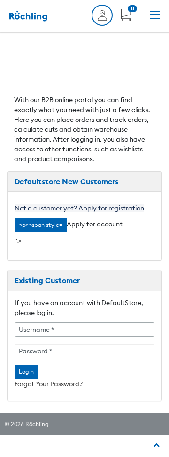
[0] (125, 18)
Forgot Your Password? (49, 384)
